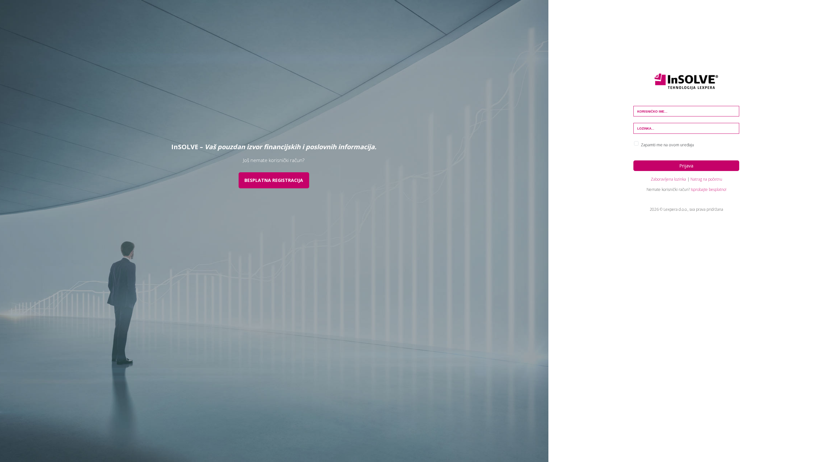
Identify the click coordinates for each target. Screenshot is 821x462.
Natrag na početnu (706, 179)
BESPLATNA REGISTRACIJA (273, 180)
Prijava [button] (686, 166)
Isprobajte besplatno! (708, 189)
